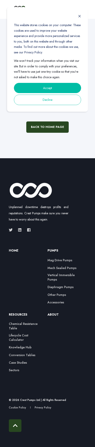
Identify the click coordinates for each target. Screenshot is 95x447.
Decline (47, 100)
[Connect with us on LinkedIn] (19, 230)
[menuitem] (27, 252)
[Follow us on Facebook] (27, 230)
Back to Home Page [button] (47, 127)
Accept (47, 88)
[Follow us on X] (12, 230)
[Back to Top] (15, 425)
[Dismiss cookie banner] (79, 17)
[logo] (31, 190)
